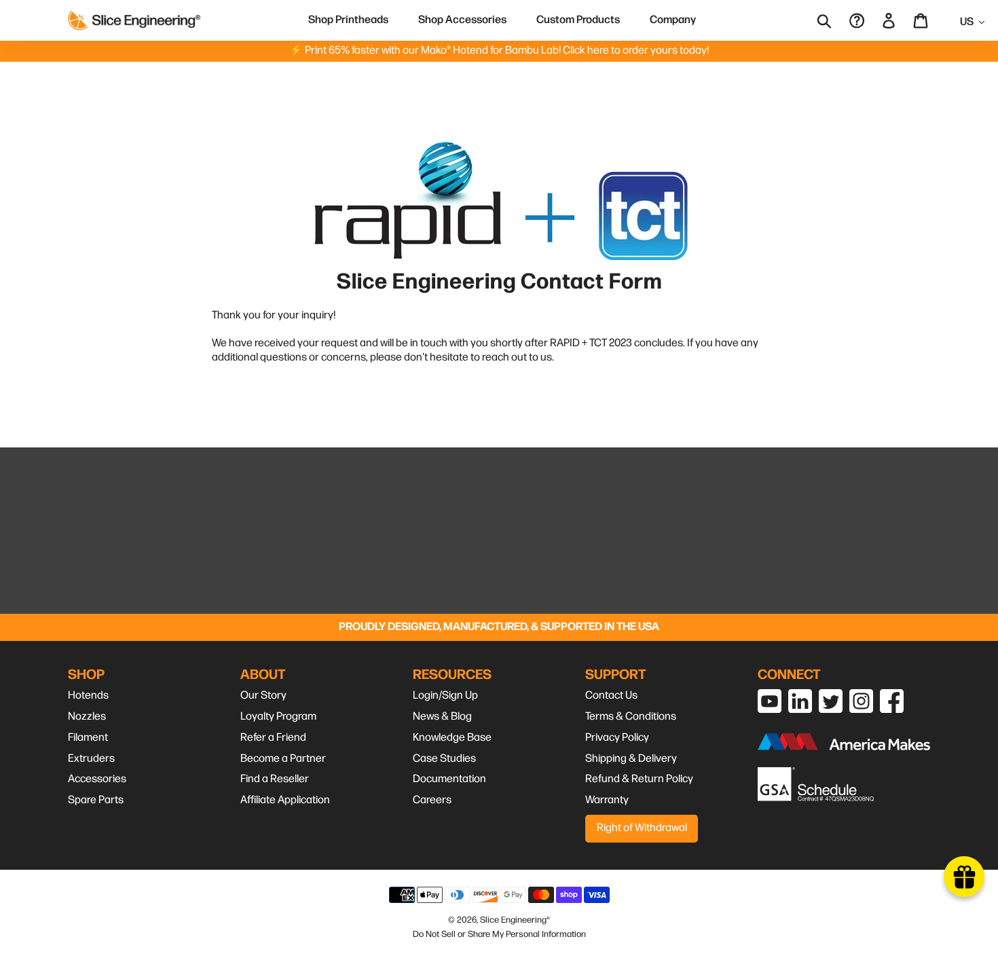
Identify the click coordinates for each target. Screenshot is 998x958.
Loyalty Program (278, 716)
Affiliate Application (285, 800)
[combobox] (833, 20)
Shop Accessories (462, 20)
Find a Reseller (274, 779)
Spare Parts (96, 800)
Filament (88, 737)
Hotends (88, 695)
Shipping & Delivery (631, 758)
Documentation (449, 779)
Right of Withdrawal (642, 828)
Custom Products (578, 20)
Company (673, 20)
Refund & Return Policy (639, 779)
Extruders (91, 758)
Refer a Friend (273, 737)
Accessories (97, 779)
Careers (432, 800)
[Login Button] (889, 20)
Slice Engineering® (515, 920)
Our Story (263, 695)
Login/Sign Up (445, 695)
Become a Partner (283, 758)
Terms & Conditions (630, 716)
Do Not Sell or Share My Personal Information (499, 934)
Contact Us (611, 695)
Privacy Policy (617, 737)
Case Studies (444, 758)
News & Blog (442, 716)
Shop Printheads (348, 20)
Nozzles (87, 716)
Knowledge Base (452, 737)
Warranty (607, 800)
